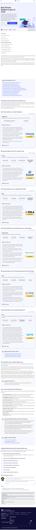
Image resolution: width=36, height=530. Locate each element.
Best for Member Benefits (5, 45)
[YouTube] (9, 522)
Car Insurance (12, 512)
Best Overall (3, 37)
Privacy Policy (12, 520)
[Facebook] (2, 522)
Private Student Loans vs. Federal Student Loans (11, 92)
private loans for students (8, 103)
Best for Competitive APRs (5, 40)
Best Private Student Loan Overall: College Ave (10, 84)
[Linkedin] (34, 483)
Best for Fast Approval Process (6, 42)
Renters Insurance (23, 512)
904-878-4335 (3, 503)
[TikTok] (5, 522)
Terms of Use (12, 521)
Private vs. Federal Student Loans (6, 47)
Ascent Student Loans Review (10, 441)
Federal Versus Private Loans (14, 489)
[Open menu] (1, 1)
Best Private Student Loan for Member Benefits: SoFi (11, 91)
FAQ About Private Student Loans (6, 51)
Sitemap (11, 523)
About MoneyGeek (13, 516)
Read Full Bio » (7, 483)
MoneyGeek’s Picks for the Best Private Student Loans (12, 82)
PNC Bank (12, 488)
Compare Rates (30, 136)
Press (10, 518)
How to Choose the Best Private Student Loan (10, 93)
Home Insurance (17, 512)
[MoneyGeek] (17, 0)
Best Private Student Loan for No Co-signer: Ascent (11, 85)
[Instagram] (4, 522)
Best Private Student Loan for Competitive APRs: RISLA (12, 86)
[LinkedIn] (7, 522)
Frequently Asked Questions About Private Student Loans (12, 95)
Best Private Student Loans (5, 35)
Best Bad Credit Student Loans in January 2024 (13, 353)
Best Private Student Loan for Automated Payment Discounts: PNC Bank (15, 89)
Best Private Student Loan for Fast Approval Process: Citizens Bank (14, 88)
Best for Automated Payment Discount (7, 44)
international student (9, 301)
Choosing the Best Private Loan (6, 49)
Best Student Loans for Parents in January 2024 (13, 355)
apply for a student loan (9, 391)
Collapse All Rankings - (32, 113)
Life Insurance (29, 512)
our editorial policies (29, 493)
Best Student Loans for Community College (12, 442)
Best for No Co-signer (5, 38)
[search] (34, 1)
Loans (4, 3)
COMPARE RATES (12, 23)
